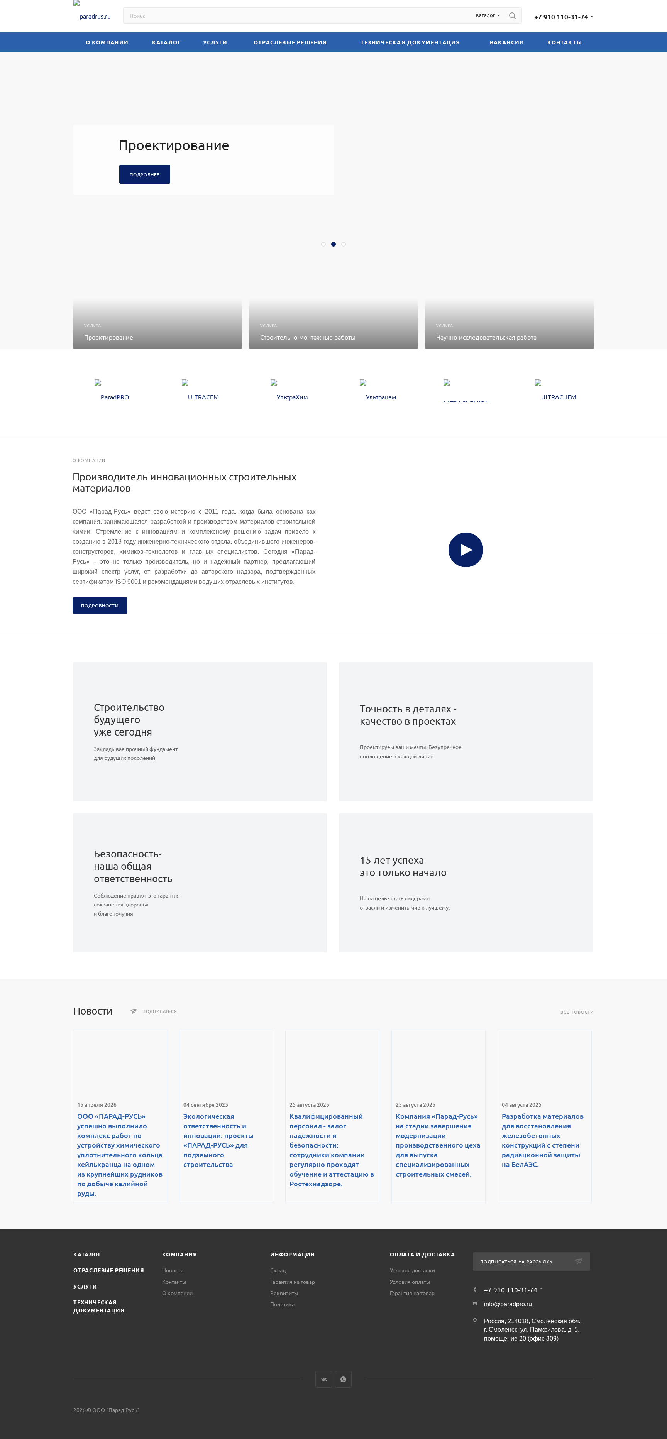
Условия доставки (412, 1270)
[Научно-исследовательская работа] (509, 306)
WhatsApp (343, 1379)
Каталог (87, 1254)
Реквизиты (284, 1292)
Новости (172, 1270)
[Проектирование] (157, 306)
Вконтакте (323, 1379)
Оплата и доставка (422, 1254)
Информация (292, 1254)
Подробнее (145, 174)
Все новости (577, 1012)
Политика (282, 1303)
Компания (179, 1254)
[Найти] (512, 15)
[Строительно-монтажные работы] (333, 306)
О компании (177, 1292)
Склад (278, 1270)
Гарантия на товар (292, 1281)
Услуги (85, 1286)
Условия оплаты (410, 1281)
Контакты (174, 1281)
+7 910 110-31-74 (561, 17)
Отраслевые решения (108, 1270)
